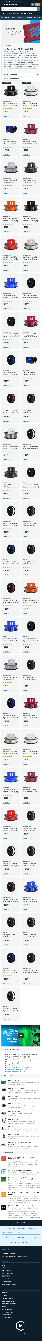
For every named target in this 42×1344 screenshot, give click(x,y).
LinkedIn (23, 1242)
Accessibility (7, 1317)
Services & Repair (9, 1284)
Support (5, 1279)
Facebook (11, 1242)
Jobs (4, 1306)
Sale (13, 17)
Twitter (15, 1242)
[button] (20, 13)
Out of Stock (26, 116)
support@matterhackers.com (15, 1256)
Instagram (19, 1242)
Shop (4, 1265)
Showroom (6, 1270)
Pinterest (26, 1242)
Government (7, 1281)
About (4, 1293)
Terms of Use (7, 1315)
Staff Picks (20, 17)
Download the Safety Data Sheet (15, 1071)
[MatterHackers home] (9, 4)
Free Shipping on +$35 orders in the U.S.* (13, 1)
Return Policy (7, 1309)
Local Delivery (8, 1301)
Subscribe (21, 1237)
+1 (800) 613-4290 (8, 1253)
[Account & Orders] (33, 4)
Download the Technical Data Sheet (16, 1069)
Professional (7, 1273)
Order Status (7, 1298)
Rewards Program (9, 1304)
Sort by (6, 74)
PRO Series (8, 45)
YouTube (30, 1242)
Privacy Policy (8, 1312)
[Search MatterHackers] (38, 9)
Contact (5, 1296)
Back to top (21, 1223)
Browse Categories (11, 79)
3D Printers (28, 17)
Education (6, 1276)
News (4, 1268)
